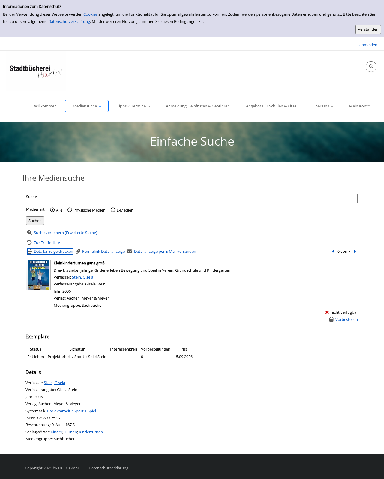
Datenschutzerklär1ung (69, 21)
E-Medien (125, 210)
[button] (371, 66)
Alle (59, 210)
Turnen (70, 432)
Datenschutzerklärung (108, 468)
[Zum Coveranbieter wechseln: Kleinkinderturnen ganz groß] (38, 275)
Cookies (90, 14)
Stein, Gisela (82, 277)
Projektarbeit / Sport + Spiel (71, 411)
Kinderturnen (91, 432)
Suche (31, 196)
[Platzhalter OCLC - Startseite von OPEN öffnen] (36, 71)
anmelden (368, 44)
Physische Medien (90, 210)
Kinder (56, 432)
